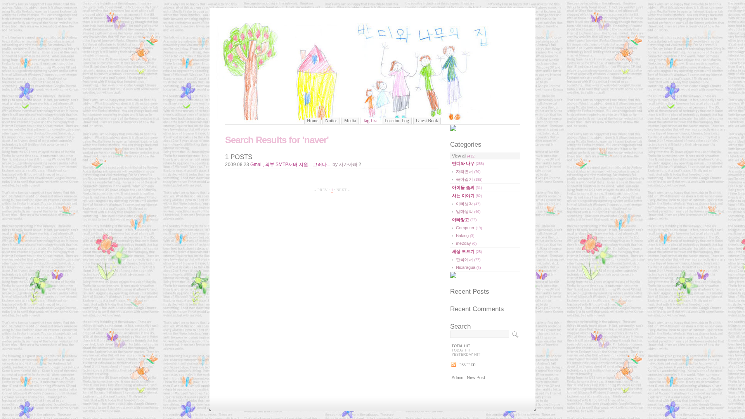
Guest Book (427, 120)
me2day (466, 243)
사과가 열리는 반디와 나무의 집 (372, 69)
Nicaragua (468, 267)
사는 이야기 (467, 195)
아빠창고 (464, 219)
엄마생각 (468, 211)
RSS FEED (467, 365)
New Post (476, 377)
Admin (457, 377)
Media (350, 120)
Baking (465, 235)
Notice (331, 120)
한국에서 (468, 259)
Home (312, 120)
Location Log (397, 120)
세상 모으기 (467, 251)
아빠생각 (468, 203)
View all (463, 156)
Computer (469, 227)
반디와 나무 (468, 163)
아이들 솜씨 (467, 187)
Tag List (370, 120)
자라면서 (468, 171)
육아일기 (469, 179)
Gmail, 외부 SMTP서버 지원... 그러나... (290, 164)
